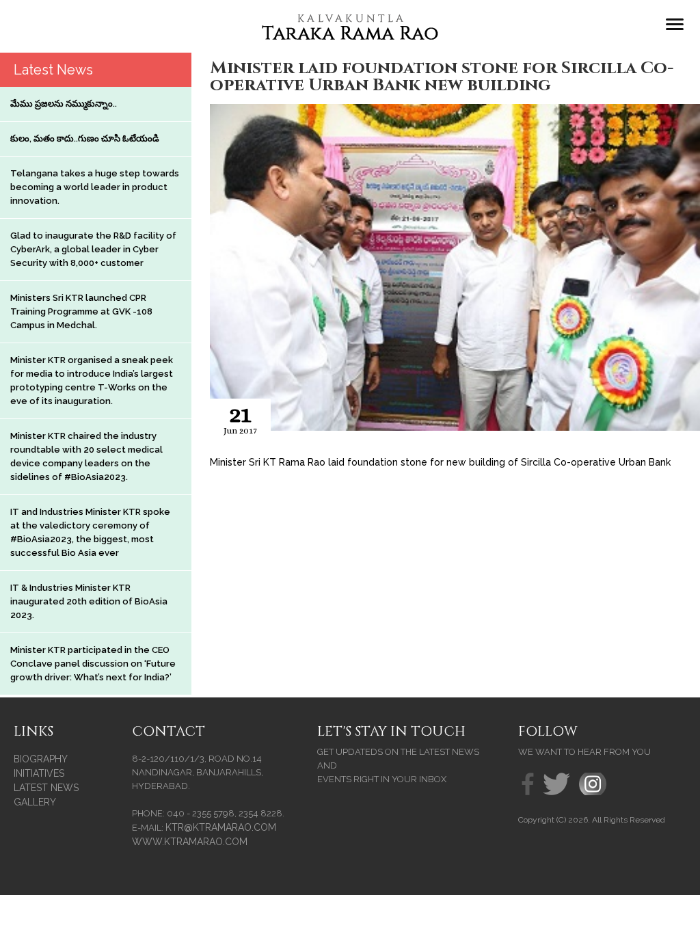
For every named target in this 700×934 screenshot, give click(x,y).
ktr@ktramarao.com (220, 827)
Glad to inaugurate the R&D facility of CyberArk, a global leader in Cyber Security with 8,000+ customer (93, 249)
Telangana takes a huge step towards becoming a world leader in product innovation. (94, 187)
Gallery (35, 802)
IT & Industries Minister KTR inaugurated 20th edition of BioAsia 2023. (88, 601)
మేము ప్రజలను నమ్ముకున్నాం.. (63, 103)
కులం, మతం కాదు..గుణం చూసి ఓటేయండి (84, 138)
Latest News (46, 787)
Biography (41, 758)
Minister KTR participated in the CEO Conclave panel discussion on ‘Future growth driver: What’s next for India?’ (93, 663)
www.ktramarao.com (189, 841)
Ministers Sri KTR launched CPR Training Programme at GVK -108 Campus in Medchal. (81, 311)
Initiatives (39, 773)
